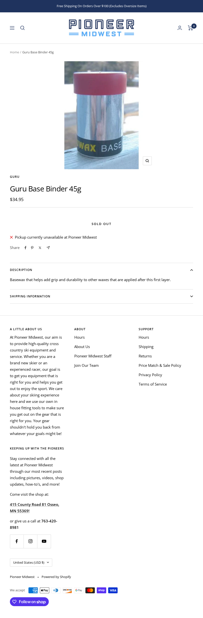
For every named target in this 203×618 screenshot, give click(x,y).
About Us (82, 346)
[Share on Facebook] (25, 247)
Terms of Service (153, 384)
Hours (79, 337)
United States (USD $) (28, 562)
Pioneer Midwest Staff (92, 355)
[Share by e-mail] (48, 247)
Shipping (146, 346)
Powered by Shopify (56, 577)
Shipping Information (30, 296)
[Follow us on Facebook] (17, 541)
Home (14, 52)
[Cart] (190, 27)
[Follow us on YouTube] (44, 541)
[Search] (22, 28)
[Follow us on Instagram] (30, 541)
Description (21, 270)
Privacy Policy (150, 374)
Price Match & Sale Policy (160, 365)
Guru (15, 177)
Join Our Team (86, 365)
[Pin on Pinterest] (32, 247)
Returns (145, 355)
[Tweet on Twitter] (40, 247)
